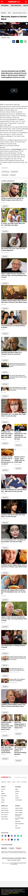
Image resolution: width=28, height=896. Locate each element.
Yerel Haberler (18, 800)
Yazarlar (17, 797)
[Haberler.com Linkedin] (15, 836)
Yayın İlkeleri (24, 781)
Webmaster (18, 821)
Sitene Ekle (17, 827)
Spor (9, 12)
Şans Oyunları (4, 814)
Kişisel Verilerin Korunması (18, 815)
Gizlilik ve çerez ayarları (7, 863)
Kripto (2, 797)
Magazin (3, 793)
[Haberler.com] (6, 777)
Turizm (16, 795)
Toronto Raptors (5, 175)
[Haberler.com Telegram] (15, 839)
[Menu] (2, 2)
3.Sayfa (3, 800)
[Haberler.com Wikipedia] (5, 839)
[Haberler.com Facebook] (5, 836)
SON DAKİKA (4, 5)
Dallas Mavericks (14, 171)
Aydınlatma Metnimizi (13, 893)
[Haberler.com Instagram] (12, 836)
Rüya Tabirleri (4, 816)
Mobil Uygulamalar (19, 823)
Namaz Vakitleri (4, 810)
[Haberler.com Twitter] (8, 836)
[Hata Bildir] (14, 863)
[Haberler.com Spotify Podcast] (21, 836)
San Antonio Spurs (5, 171)
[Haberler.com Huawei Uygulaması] (18, 848)
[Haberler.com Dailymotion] (18, 839)
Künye (18, 781)
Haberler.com (4, 805)
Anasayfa (3, 12)
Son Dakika (3, 795)
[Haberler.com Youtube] (8, 839)
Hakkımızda (3, 781)
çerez (2, 890)
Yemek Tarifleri (4, 819)
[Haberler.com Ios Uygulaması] (4, 848)
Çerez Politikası (18, 812)
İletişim (13, 781)
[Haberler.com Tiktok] (12, 839)
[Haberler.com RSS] (2, 839)
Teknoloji (17, 791)
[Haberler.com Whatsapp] (18, 836)
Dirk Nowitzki (12, 175)
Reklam (9, 781)
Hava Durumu (4, 808)
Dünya (2, 802)
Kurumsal (17, 805)
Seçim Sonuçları (5, 812)
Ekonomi (3, 789)
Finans (16, 793)
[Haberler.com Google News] (2, 836)
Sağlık (16, 789)
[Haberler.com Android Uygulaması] (11, 848)
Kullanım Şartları (19, 808)
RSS (16, 825)
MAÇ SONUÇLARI (16, 5)
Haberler (3, 786)
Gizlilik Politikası (18, 810)
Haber (8, 860)
